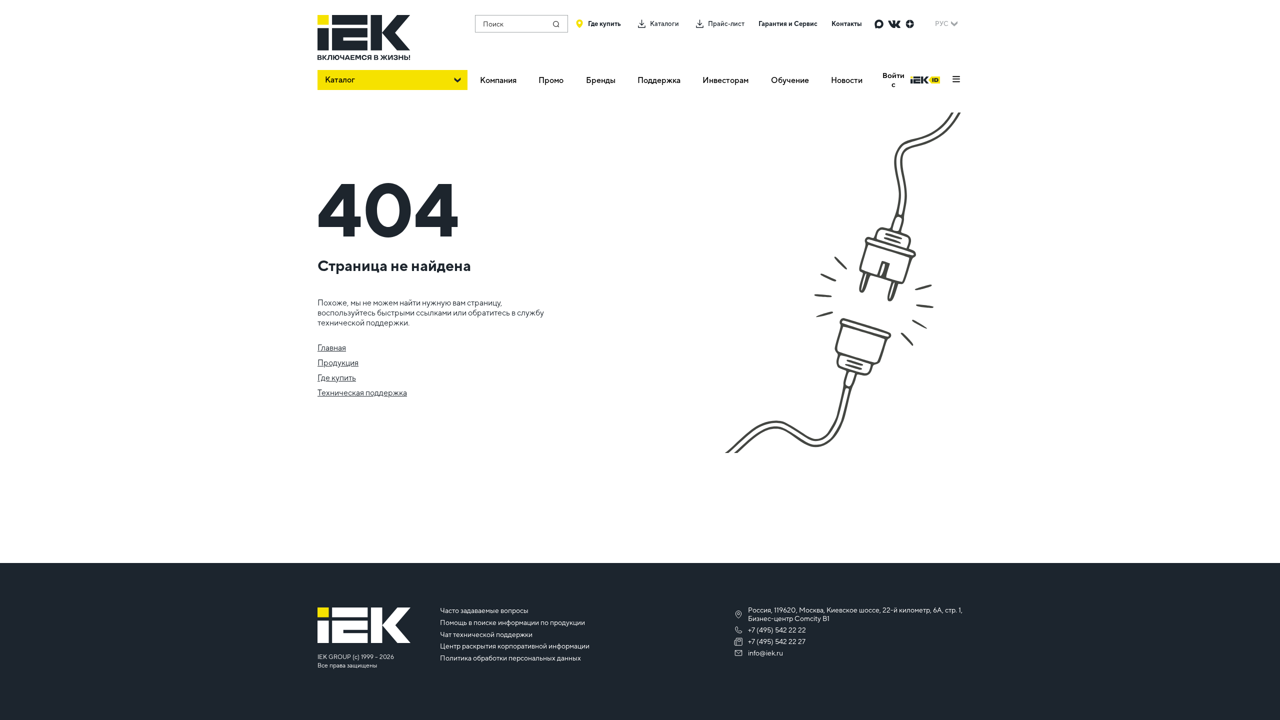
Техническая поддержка (362, 393)
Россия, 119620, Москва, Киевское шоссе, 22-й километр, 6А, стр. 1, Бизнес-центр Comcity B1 (855, 614)
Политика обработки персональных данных (510, 658)
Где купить (337, 377)
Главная (332, 347)
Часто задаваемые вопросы (484, 610)
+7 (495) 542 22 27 (777, 642)
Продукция (338, 363)
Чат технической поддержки (486, 634)
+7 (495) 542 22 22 (777, 630)
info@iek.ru (765, 653)
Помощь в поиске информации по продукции (512, 622)
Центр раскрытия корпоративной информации (515, 646)
